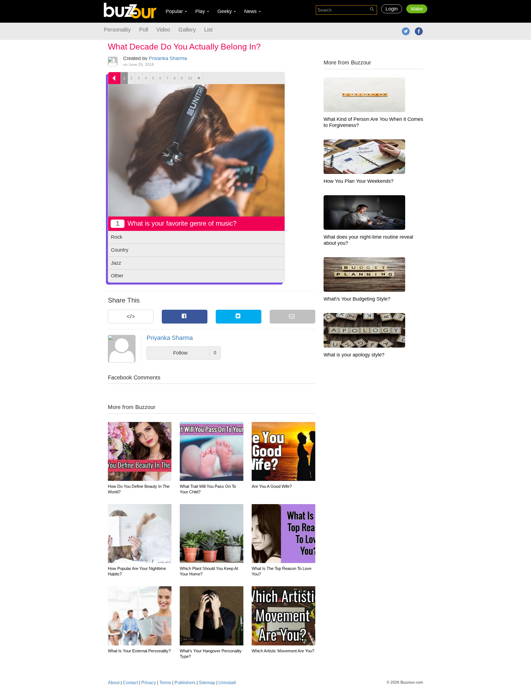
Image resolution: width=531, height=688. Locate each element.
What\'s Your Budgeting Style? (357, 299)
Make (417, 9)
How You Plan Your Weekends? (359, 181)
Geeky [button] (225, 11)
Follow (194, 353)
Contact (130, 682)
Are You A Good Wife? (272, 486)
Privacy (148, 682)
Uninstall (227, 682)
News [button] (251, 11)
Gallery (187, 30)
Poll (143, 30)
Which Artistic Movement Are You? (283, 650)
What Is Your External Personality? (139, 650)
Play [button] (200, 11)
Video (163, 30)
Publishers (185, 682)
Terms (165, 682)
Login (392, 9)
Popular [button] (175, 11)
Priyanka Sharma (168, 58)
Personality (117, 30)
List (208, 30)
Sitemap (207, 682)
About (113, 682)
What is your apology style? (354, 355)
